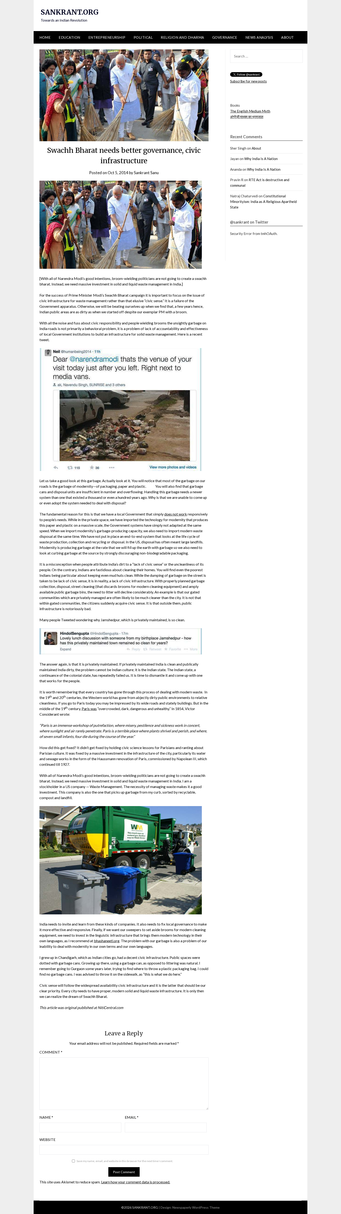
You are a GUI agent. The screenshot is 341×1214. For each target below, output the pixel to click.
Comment (50, 1052)
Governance (224, 37)
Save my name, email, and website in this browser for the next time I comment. (125, 1161)
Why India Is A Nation (261, 159)
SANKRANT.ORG (70, 12)
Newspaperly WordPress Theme (196, 1207)
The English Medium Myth (250, 111)
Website (47, 1139)
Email (131, 1117)
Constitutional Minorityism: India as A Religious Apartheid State (263, 201)
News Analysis (259, 37)
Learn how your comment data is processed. (135, 1182)
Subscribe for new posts (248, 81)
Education (69, 37)
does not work (175, 514)
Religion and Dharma (182, 37)
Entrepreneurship (106, 37)
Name (46, 1117)
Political (143, 37)
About (287, 37)
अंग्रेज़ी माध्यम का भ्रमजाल (246, 117)
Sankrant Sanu (146, 172)
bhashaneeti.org (106, 941)
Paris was (89, 708)
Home (45, 37)
